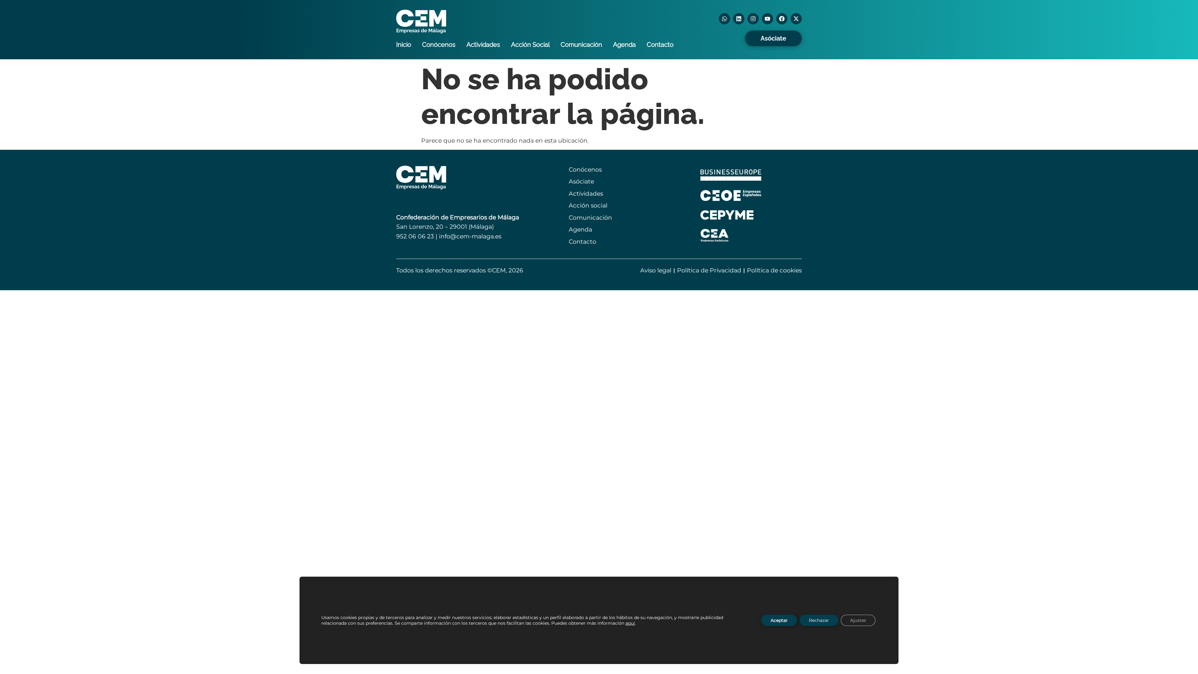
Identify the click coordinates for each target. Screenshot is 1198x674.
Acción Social (530, 44)
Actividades (483, 44)
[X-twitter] (796, 18)
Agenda (624, 44)
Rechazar (819, 620)
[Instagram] (753, 18)
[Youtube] (767, 18)
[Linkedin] (738, 18)
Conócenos (438, 44)
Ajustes (858, 620)
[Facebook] (781, 18)
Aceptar (779, 620)
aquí (630, 623)
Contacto (660, 44)
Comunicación (581, 44)
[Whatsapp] (724, 18)
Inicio (403, 44)
